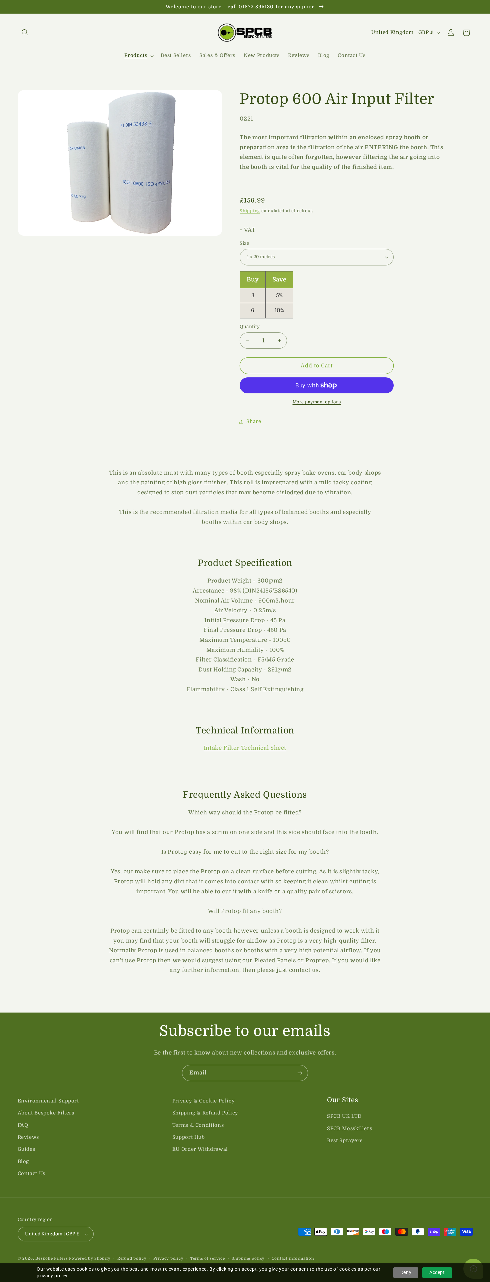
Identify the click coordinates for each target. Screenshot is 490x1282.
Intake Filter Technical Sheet (245, 748)
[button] (25, 32)
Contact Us (31, 1173)
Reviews (28, 1137)
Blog (23, 1161)
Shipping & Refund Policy (205, 1113)
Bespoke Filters (51, 1258)
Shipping (250, 211)
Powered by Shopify (89, 1258)
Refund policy (132, 1258)
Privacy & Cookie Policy (203, 1101)
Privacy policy (168, 1258)
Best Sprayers (344, 1140)
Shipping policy (248, 1258)
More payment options (317, 402)
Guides (26, 1149)
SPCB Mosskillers (349, 1128)
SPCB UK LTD (344, 1116)
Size (244, 243)
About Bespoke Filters (46, 1113)
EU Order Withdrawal (200, 1149)
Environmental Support (48, 1101)
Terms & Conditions (198, 1125)
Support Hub (188, 1137)
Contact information (293, 1258)
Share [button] (253, 421)
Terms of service (207, 1258)
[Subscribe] (300, 1073)
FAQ (23, 1125)
